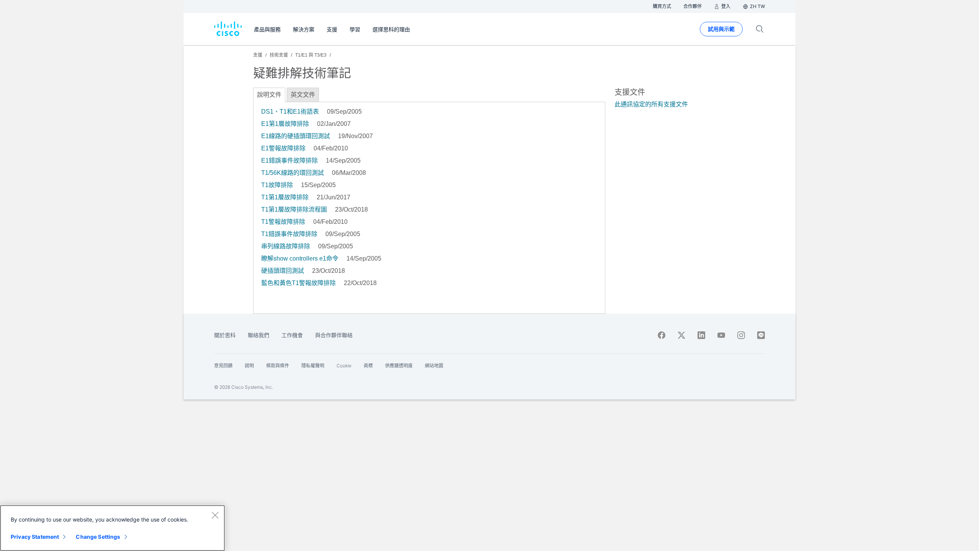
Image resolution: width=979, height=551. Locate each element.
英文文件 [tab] (303, 94)
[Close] (215, 515)
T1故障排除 (277, 185)
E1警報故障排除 (283, 148)
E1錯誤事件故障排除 (289, 160)
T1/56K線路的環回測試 (292, 173)
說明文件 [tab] (269, 94)
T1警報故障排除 (283, 221)
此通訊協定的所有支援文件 (651, 104)
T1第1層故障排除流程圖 (294, 209)
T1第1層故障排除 (285, 197)
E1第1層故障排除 (285, 124)
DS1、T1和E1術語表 (290, 111)
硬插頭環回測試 (282, 270)
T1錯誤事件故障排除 (289, 234)
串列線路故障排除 (285, 246)
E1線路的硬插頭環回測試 (295, 136)
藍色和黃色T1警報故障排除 (298, 283)
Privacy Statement (35, 536)
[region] (112, 528)
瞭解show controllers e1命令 (299, 258)
